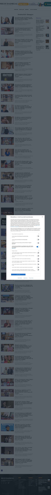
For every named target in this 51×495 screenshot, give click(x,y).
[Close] (43, 217)
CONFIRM (18, 274)
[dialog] (25, 247)
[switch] (38, 236)
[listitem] (25, 234)
